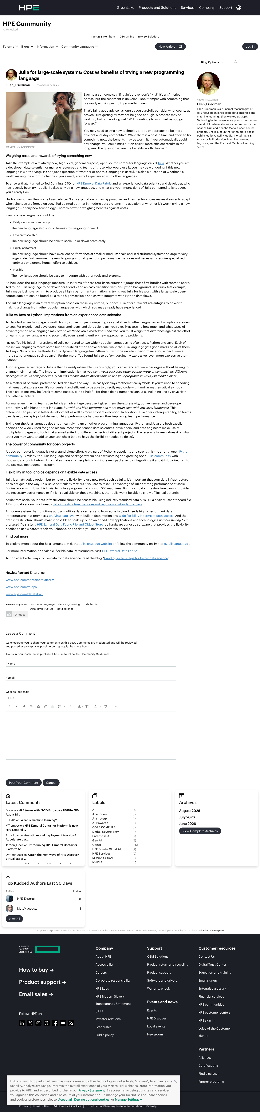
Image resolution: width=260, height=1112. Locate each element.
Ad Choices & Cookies (67, 1106)
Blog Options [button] (210, 62)
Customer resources (217, 948)
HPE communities (211, 1004)
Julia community (159, 456)
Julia (161, 163)
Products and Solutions (157, 7)
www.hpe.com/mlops (21, 587)
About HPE (103, 956)
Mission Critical (102, 857)
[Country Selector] (238, 7)
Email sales (33, 994)
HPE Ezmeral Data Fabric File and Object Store (70, 524)
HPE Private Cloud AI (106, 849)
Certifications (208, 1065)
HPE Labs (102, 988)
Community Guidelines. (95, 654)
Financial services (211, 996)
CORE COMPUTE (103, 827)
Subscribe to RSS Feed (236, 62)
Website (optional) (17, 691)
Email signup (208, 980)
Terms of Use (41, 1106)
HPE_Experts (26, 898)
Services (188, 7)
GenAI (96, 844)
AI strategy (100, 818)
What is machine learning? (39, 820)
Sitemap (151, 1106)
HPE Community (27, 24)
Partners (206, 1049)
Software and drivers (162, 980)
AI (93, 809)
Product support (40, 982)
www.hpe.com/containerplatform (30, 580)
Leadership (104, 1027)
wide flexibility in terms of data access (146, 516)
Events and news (162, 1001)
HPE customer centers (214, 1012)
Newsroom (155, 1034)
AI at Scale (99, 814)
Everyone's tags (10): (16, 604)
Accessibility (104, 964)
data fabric (91, 604)
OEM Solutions (157, 956)
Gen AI (97, 840)
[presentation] (9, 706)
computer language (42, 604)
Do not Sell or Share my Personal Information (114, 1106)
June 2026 (187, 823)
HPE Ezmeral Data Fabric (94, 183)
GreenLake (125, 7)
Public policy (105, 1035)
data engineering (69, 604)
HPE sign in (207, 1020)
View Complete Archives (200, 831)
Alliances (205, 1057)
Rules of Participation (214, 930)
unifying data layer (62, 516)
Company (207, 7)
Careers (101, 972)
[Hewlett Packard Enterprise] (50, 949)
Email (10, 677)
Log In (250, 46)
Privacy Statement (92, 1090)
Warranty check (158, 988)
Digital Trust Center (212, 964)
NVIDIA (97, 862)
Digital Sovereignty (105, 831)
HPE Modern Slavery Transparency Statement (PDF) (113, 1004)
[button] (175, 1081)
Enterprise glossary (212, 988)
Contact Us (207, 956)
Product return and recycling (167, 964)
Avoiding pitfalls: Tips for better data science (136, 558)
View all (14, 919)
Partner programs (211, 1081)
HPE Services (101, 853)
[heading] (17, 604)
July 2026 (187, 817)
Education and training (215, 972)
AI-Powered (100, 822)
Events (152, 1010)
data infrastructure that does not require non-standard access (97, 504)
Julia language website (95, 544)
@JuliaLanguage (176, 544)
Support (225, 7)
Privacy (23, 1106)
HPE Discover (156, 1018)
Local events (156, 1026)
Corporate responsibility (113, 980)
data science (65, 608)
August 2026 (189, 810)
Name (10, 663)
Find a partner (209, 1073)
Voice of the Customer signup (215, 1032)
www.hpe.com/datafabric (24, 594)
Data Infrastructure (41, 608)
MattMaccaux (27, 908)
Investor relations (108, 1019)
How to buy (33, 969)
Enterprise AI (101, 836)
